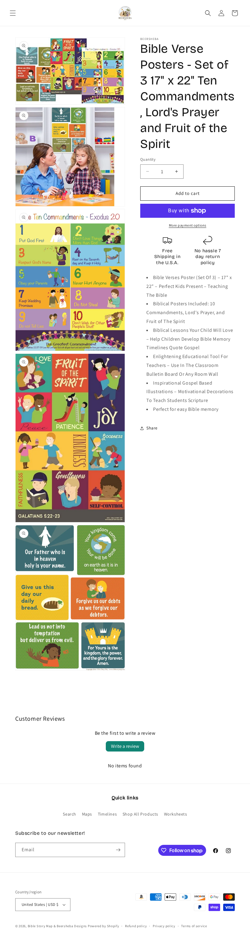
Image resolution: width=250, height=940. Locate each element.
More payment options (187, 225)
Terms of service (194, 926)
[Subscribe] (118, 850)
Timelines (107, 814)
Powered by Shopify (103, 926)
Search (69, 814)
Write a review (125, 746)
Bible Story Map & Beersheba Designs (57, 926)
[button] (13, 13)
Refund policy (136, 926)
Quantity (147, 159)
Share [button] (152, 428)
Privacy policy (164, 926)
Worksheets (175, 814)
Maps (87, 814)
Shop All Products (140, 814)
